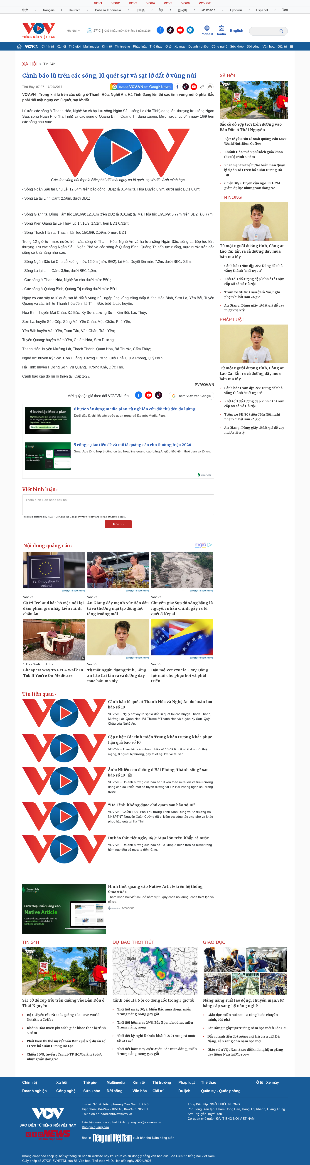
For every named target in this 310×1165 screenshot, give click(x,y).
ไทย (285, 10)
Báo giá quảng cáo (95, 1127)
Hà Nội (72, 31)
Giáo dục (214, 942)
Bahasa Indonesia (108, 10)
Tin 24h (49, 64)
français (48, 10)
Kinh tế (107, 46)
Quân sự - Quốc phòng (221, 1091)
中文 (25, 10)
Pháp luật (140, 46)
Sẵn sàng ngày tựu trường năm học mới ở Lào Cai (246, 1028)
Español (262, 10)
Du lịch (184, 1091)
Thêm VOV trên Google (194, 396)
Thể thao (156, 46)
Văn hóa (269, 46)
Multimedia (91, 46)
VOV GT (205, 3)
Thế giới (75, 46)
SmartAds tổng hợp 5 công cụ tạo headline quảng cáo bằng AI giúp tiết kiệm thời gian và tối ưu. (142, 451)
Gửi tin (118, 524)
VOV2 (115, 3)
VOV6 (185, 3)
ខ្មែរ (161, 10)
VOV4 (150, 3)
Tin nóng (231, 197)
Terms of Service (109, 516)
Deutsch (75, 10)
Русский (236, 10)
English (236, 31)
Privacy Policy (86, 516)
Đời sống (253, 46)
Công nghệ (219, 46)
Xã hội (61, 46)
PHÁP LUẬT (232, 319)
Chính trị (48, 46)
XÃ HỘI (30, 63)
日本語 (140, 10)
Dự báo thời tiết (133, 942)
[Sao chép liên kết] (202, 86)
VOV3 (133, 3)
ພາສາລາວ (209, 10)
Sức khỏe (237, 46)
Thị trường (122, 46)
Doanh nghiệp (198, 46)
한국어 (182, 10)
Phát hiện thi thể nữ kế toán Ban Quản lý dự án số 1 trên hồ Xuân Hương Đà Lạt (254, 170)
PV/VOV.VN (204, 385)
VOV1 (98, 3)
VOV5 (168, 3)
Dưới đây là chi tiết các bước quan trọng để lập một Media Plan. (120, 415)
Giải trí (282, 46)
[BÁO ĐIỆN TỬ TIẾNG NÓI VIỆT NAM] (38, 30)
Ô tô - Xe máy (175, 46)
